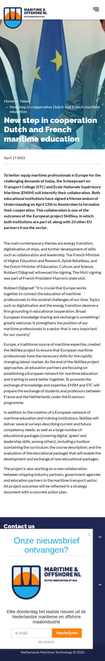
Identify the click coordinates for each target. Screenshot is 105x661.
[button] (90, 533)
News (25, 101)
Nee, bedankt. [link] (46, 641)
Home (9, 101)
